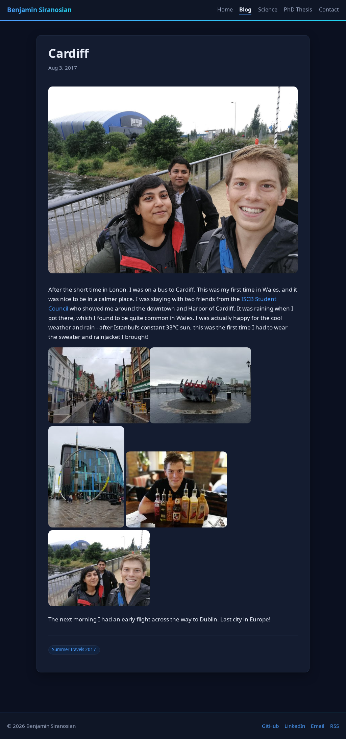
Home (225, 9)
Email (317, 725)
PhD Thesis (298, 9)
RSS (334, 725)
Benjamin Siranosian (39, 9)
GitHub (270, 725)
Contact (329, 9)
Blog (245, 9)
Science (267, 9)
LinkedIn (295, 725)
